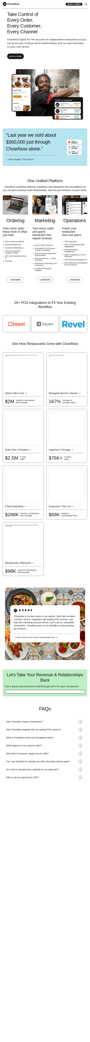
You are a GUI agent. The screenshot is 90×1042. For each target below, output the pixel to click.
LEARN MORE (15, 280)
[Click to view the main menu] (86, 4)
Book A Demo (15, 56)
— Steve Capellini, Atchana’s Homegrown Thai (34, 637)
